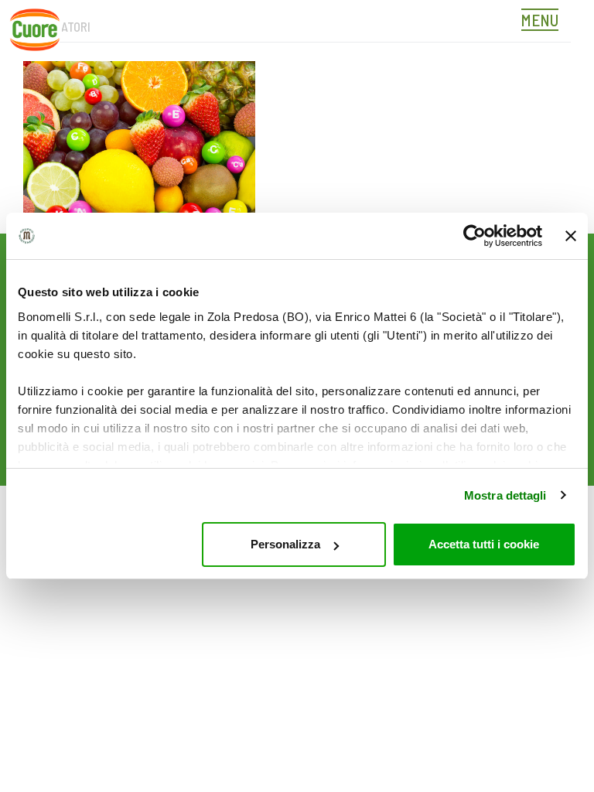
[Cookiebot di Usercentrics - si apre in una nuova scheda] (474, 236)
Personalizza (285, 544)
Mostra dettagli (505, 495)
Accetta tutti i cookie (483, 544)
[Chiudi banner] (570, 235)
